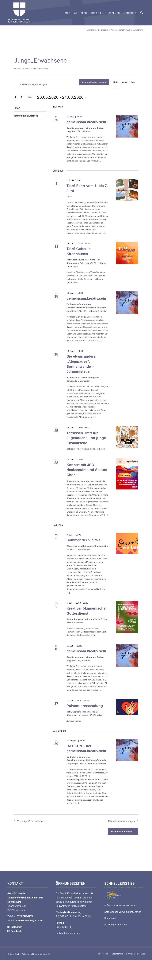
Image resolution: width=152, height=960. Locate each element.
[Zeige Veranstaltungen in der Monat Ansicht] (125, 82)
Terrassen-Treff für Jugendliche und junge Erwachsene (86, 438)
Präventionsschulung (84, 706)
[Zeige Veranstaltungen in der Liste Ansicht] (115, 82)
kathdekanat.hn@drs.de (29, 920)
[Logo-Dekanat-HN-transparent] (19, 12)
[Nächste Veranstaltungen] (21, 97)
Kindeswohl (110, 917)
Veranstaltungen (21, 68)
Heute (30, 97)
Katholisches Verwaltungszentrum (122, 911)
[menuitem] (66, 12)
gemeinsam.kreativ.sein (86, 122)
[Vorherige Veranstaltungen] (15, 97)
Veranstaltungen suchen (94, 81)
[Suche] (141, 12)
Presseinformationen (115, 924)
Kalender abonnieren (121, 831)
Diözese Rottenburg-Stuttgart (120, 905)
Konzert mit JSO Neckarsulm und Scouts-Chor (87, 470)
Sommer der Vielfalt (83, 540)
